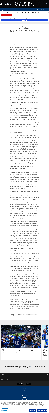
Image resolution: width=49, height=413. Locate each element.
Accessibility (24, 397)
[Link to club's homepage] (2, 9)
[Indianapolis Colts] (24, 389)
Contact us (24, 399)
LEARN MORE (24, 20)
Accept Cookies (32, 410)
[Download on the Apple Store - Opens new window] (20, 384)
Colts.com (32, 366)
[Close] (47, 15)
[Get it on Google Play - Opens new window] (28, 384)
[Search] (45, 9)
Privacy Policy (24, 395)
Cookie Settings (4, 410)
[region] (24, 406)
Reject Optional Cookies (42, 410)
